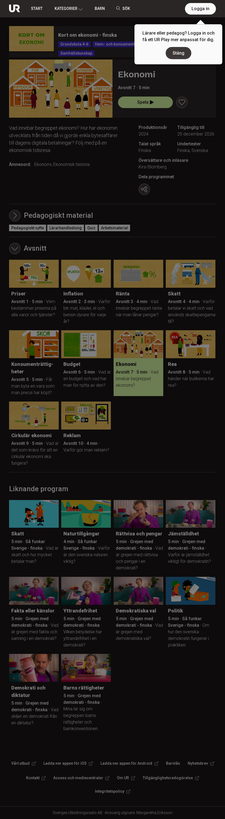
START (37, 8)
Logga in (200, 8)
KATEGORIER (66, 8)
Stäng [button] (178, 53)
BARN (100, 8)
